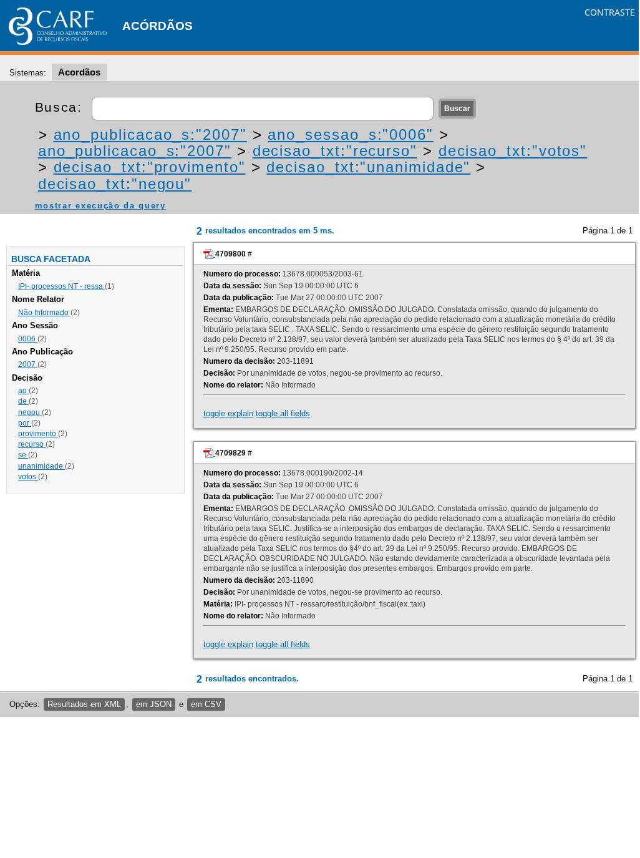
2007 (27, 364)
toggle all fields (283, 413)
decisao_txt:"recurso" (335, 150)
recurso (32, 444)
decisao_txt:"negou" (115, 183)
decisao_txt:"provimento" (150, 166)
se (23, 455)
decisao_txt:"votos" (513, 150)
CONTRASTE (609, 12)
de (23, 401)
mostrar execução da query (100, 205)
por (24, 423)
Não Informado (44, 312)
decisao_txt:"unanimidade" (368, 166)
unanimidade (41, 466)
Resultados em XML (84, 704)
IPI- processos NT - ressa (61, 286)
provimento (38, 433)
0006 (27, 338)
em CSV (206, 704)
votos (28, 476)
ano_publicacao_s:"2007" (150, 134)
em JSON (154, 704)
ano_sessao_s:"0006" (350, 134)
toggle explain (228, 413)
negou (30, 412)
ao (23, 390)
